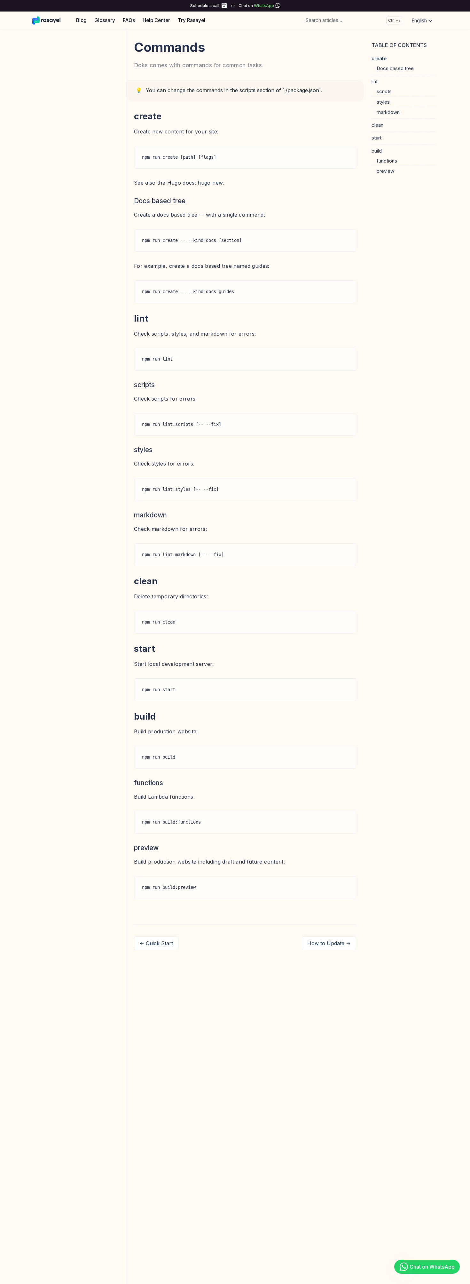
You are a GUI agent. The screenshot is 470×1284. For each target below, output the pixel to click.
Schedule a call (204, 5)
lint (375, 81)
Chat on (256, 5)
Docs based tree (395, 68)
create (379, 58)
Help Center (156, 20)
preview (385, 171)
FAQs (129, 20)
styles (383, 102)
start (376, 138)
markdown (388, 112)
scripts (384, 91)
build (377, 151)
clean (377, 125)
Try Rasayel (191, 20)
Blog (81, 20)
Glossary (104, 20)
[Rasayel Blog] (49, 20)
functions (387, 160)
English (419, 21)
